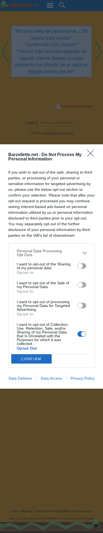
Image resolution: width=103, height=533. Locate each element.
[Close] (92, 155)
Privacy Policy (82, 378)
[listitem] (51, 253)
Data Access (51, 378)
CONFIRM (31, 359)
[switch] (81, 266)
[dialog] (51, 266)
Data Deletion (20, 378)
